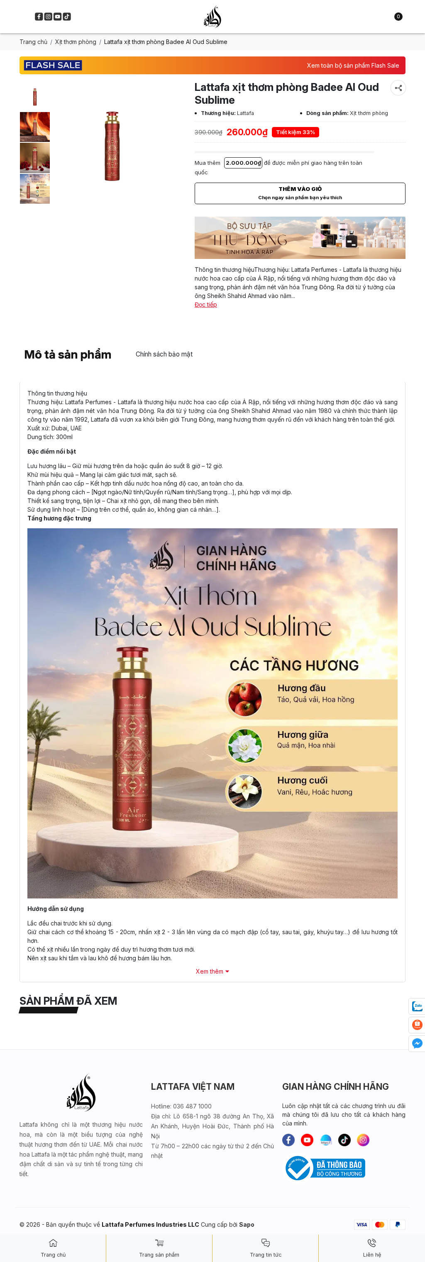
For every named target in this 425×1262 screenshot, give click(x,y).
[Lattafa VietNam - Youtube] (57, 16)
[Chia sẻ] (398, 88)
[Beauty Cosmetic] (300, 238)
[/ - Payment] (362, 1224)
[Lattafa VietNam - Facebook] (39, 16)
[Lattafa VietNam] (212, 16)
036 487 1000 (192, 1106)
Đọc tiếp (206, 304)
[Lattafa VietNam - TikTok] (67, 16)
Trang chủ (33, 41)
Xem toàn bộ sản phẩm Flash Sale (353, 65)
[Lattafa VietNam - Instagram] (48, 16)
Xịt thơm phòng (75, 41)
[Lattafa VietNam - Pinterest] (326, 1140)
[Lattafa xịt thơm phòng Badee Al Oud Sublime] (35, 96)
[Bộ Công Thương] (343, 1168)
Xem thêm (209, 971)
